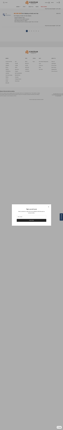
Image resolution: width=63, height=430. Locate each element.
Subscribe (31, 220)
